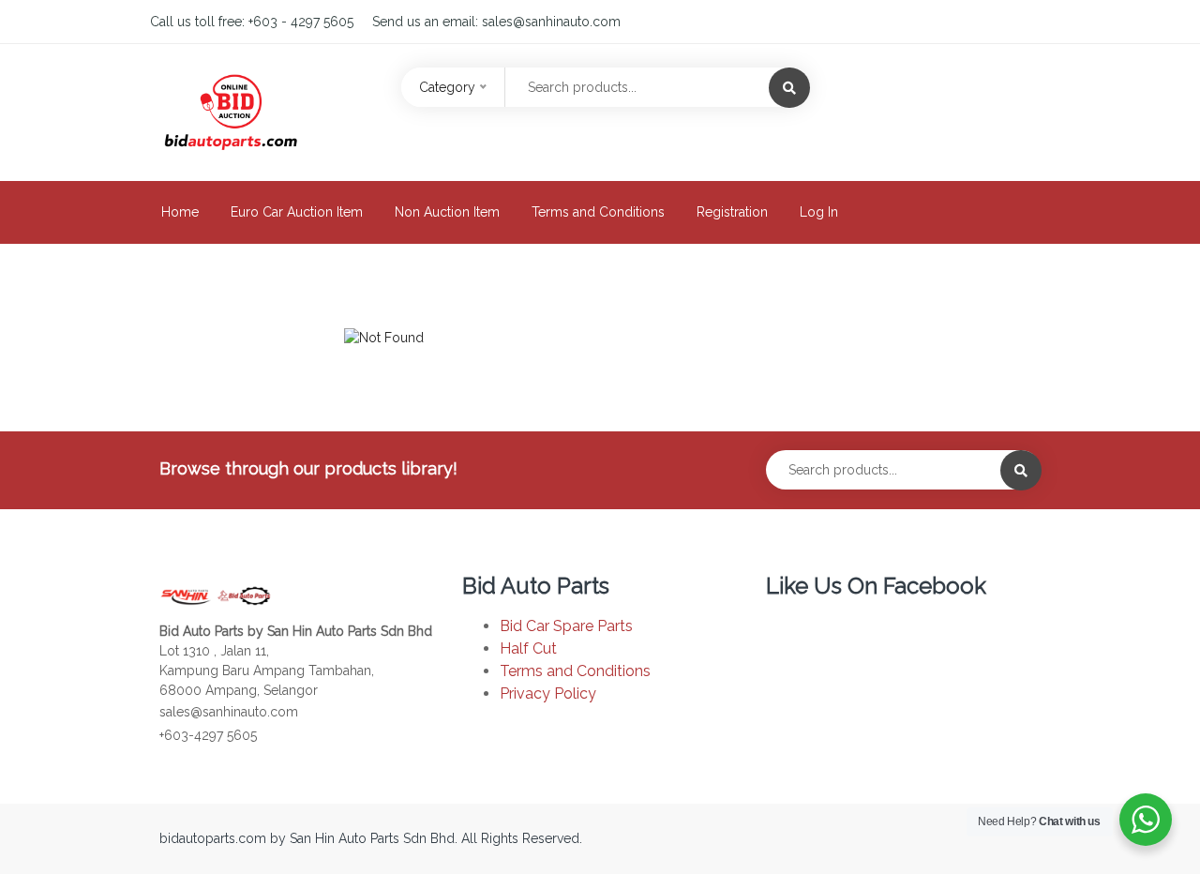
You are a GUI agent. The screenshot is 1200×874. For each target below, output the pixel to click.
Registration (732, 211)
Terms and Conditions (598, 211)
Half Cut (528, 648)
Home (180, 211)
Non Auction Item (447, 211)
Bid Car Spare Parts (566, 626)
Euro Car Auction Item (297, 211)
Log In (819, 211)
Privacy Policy (548, 693)
